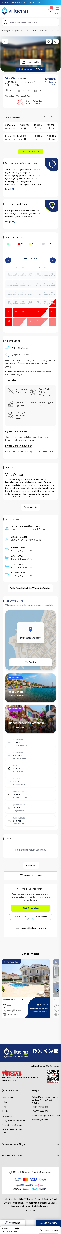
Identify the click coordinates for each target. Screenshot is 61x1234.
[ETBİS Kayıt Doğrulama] (53, 1076)
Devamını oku (30, 507)
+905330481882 (40, 1111)
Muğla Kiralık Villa (20, 30)
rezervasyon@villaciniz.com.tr (30, 928)
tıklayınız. (20, 374)
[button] (12, 1224)
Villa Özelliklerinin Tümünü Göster (30, 588)
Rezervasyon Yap (49, 1230)
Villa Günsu (56, 30)
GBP (55, 117)
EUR (50, 117)
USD (44, 117)
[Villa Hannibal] (26, 978)
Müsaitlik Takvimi (33, 875)
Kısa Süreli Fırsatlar (31, 151)
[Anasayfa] (15, 11)
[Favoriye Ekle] (47, 962)
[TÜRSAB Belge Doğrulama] (20, 1073)
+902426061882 (20, 916)
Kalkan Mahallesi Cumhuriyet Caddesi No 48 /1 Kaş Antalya (45, 1100)
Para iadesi (7, 1116)
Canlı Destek (42, 916)
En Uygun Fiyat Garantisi (13, 1120)
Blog (4, 1106)
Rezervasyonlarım (40, 1119)
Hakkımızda (7, 1097)
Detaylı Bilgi (10, 189)
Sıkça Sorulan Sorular (12, 1125)
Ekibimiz (6, 1102)
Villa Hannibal (9, 999)
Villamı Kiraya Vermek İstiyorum (12, 1131)
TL (40, 117)
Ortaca (33, 30)
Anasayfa (6, 30)
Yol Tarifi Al (31, 662)
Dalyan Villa (43, 30)
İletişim (5, 1111)
